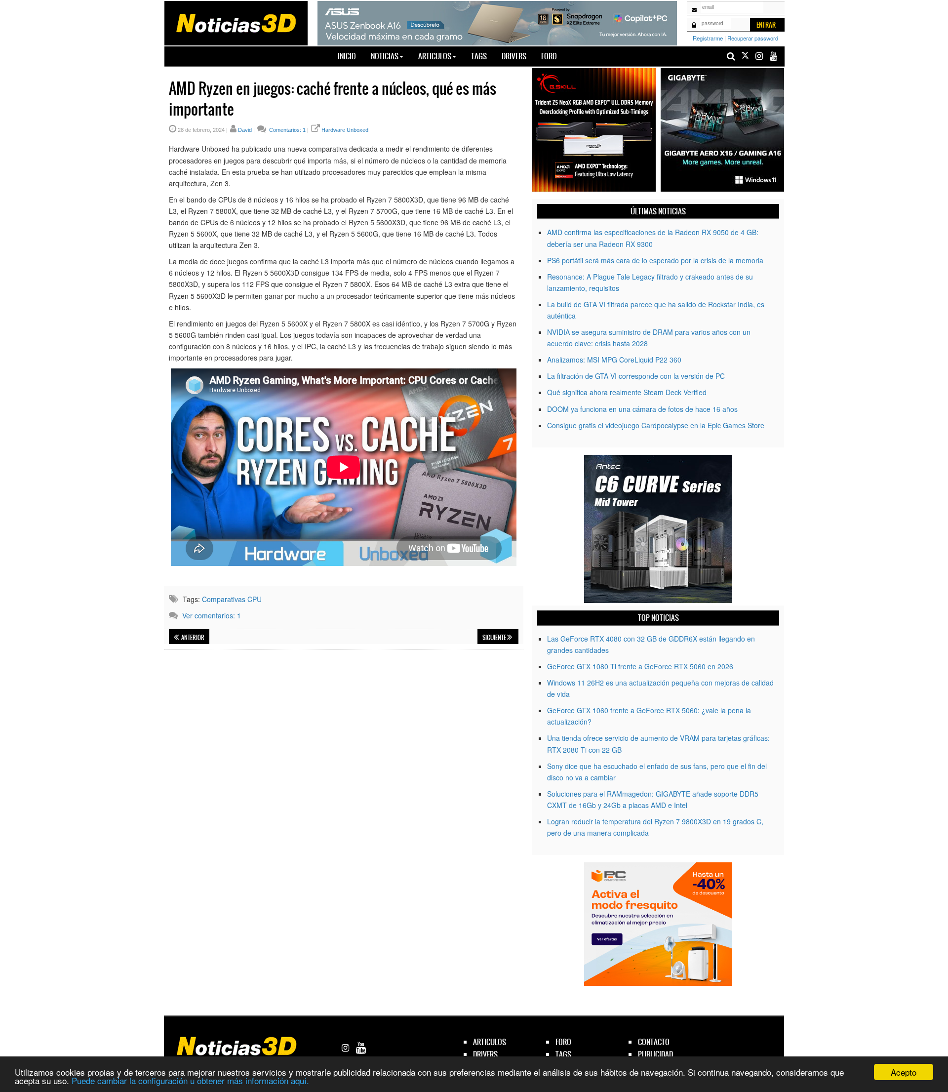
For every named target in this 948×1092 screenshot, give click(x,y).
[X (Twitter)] (745, 56)
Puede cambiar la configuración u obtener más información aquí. (190, 1080)
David (245, 130)
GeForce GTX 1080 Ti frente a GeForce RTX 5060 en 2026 (640, 666)
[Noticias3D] (235, 22)
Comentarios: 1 (287, 130)
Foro (549, 56)
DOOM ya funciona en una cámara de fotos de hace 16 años (642, 409)
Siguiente (494, 637)
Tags (479, 56)
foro (563, 1042)
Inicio (350, 56)
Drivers (514, 56)
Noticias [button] (384, 56)
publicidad (655, 1054)
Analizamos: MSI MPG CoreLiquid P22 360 (614, 359)
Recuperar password (752, 38)
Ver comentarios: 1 (211, 615)
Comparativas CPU (232, 599)
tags (563, 1054)
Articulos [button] (434, 56)
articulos (489, 1042)
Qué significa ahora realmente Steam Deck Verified (627, 392)
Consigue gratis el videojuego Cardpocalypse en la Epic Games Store (655, 425)
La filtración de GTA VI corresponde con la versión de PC (636, 376)
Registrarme (708, 38)
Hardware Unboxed (344, 130)
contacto (654, 1042)
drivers (485, 1054)
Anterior (192, 637)
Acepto (903, 1072)
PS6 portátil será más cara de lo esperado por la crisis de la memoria (655, 260)
